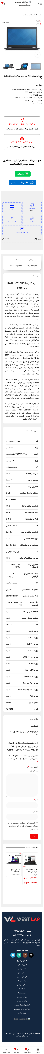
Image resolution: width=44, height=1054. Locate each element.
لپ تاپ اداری (22, 973)
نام (36, 799)
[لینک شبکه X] (31, 955)
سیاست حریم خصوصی (22, 1009)
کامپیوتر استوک (22, 965)
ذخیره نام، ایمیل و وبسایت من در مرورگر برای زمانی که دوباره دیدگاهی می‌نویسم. (23, 826)
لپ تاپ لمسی (22, 977)
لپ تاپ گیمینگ (22, 981)
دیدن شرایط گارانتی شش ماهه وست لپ (22, 147)
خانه (40, 14)
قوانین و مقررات (22, 1001)
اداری (8, 303)
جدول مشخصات (18, 260)
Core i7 (9, 480)
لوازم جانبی (22, 969)
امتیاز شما (33, 767)
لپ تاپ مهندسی (22, 985)
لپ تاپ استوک (28, 14)
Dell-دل (9, 447)
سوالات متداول (22, 997)
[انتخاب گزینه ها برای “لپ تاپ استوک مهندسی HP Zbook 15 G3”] (26, 856)
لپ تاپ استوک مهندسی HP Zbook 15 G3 (31, 871)
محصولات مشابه (16, 265)
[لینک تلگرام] (12, 955)
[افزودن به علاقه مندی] (26, 860)
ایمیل (35, 811)
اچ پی (35, 874)
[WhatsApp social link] (18, 955)
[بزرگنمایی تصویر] (37, 54)
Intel (8, 473)
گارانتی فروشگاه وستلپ (22, 1005)
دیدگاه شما (32, 771)
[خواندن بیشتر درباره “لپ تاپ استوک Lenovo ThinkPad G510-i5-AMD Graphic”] (9, 856)
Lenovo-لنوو (16, 874)
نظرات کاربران (32, 265)
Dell (7, 306)
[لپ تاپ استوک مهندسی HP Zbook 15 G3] (30, 860)
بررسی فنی (33, 260)
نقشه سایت (22, 1013)
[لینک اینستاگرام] (25, 955)
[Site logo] (22, 3)
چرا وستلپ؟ (22, 993)
